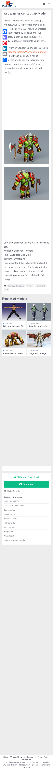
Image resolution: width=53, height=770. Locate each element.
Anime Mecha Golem (13, 353)
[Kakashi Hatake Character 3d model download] (39, 312)
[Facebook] (5, 31)
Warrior (29, 51)
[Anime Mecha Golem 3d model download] (14, 339)
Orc (6, 289)
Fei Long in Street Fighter (13, 327)
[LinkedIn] (5, 48)
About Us (32, 757)
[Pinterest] (5, 43)
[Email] (5, 54)
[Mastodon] (5, 37)
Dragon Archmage (37, 353)
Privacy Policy (43, 757)
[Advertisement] (26, 103)
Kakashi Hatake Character (39, 327)
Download (28, 484)
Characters (9, 323)
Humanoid (40, 51)
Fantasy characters (14, 51)
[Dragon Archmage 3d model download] (39, 339)
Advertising (26, 760)
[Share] (5, 60)
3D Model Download (18, 757)
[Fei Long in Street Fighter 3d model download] (14, 312)
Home (5, 757)
